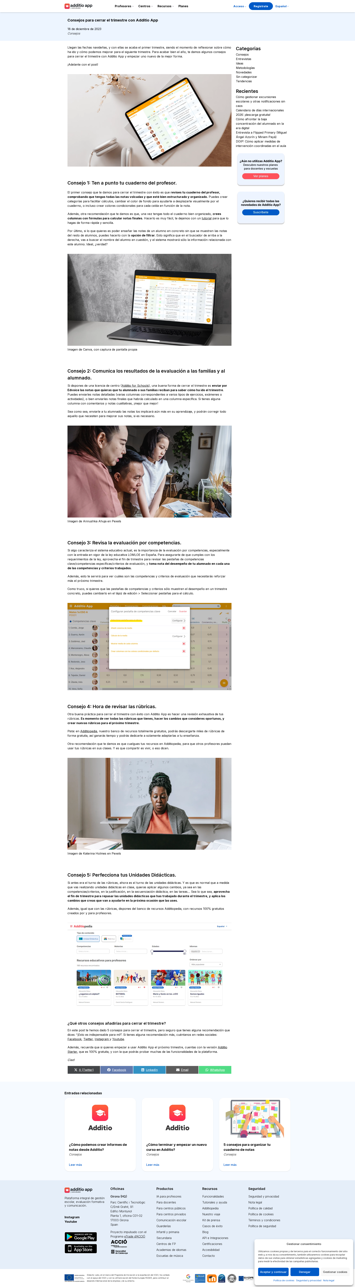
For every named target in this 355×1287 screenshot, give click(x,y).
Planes (183, 6)
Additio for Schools (135, 385)
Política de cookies (283, 1280)
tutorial (207, 218)
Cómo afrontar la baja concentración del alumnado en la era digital (260, 123)
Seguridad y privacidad (308, 1280)
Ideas (239, 63)
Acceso (238, 6)
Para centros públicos (171, 1208)
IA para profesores (168, 1196)
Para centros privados (171, 1214)
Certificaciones (212, 1244)
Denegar (304, 1272)
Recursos (164, 6)
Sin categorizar (246, 77)
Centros (144, 6)
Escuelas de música (169, 1256)
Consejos (73, 33)
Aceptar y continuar (273, 1272)
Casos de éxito (212, 1226)
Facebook (74, 1039)
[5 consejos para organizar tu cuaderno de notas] (254, 1118)
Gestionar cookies (335, 1272)
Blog (205, 1232)
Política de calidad (260, 1208)
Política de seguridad (262, 1226)
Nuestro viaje (211, 1214)
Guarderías (163, 1226)
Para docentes (166, 1202)
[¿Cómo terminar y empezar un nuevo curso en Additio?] (177, 1118)
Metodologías (245, 68)
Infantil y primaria (167, 1232)
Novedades (244, 72)
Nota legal (328, 1280)
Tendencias (244, 81)
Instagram (102, 1039)
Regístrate (261, 6)
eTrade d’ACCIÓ (134, 1236)
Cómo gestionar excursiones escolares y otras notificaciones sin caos (260, 101)
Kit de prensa (211, 1220)
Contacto (208, 1256)
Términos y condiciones (264, 1220)
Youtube (118, 1039)
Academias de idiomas (171, 1250)
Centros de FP (166, 1244)
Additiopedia (88, 731)
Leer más (75, 1165)
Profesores (123, 6)
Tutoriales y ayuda (214, 1202)
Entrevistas (243, 59)
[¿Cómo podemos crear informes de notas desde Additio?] (100, 1118)
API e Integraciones (215, 1238)
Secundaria (164, 1238)
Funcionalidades (213, 1196)
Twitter (88, 1039)
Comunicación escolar (171, 1220)
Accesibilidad (210, 1250)
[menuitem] (282, 7)
